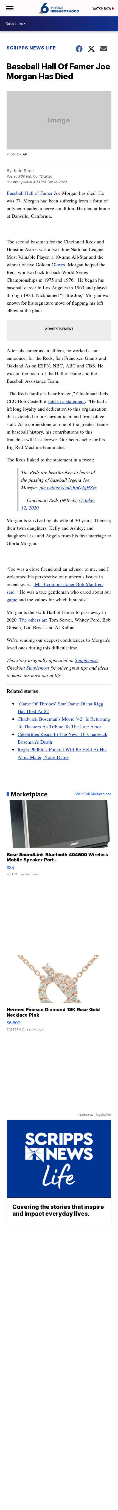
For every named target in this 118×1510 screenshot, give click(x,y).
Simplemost (86, 660)
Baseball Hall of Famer (30, 193)
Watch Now (102, 8)
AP (25, 154)
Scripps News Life (31, 48)
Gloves (58, 264)
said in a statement (66, 401)
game (12, 599)
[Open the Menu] (9, 8)
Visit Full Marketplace (93, 794)
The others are (33, 619)
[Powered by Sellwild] (103, 1115)
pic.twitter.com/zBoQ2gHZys (68, 487)
